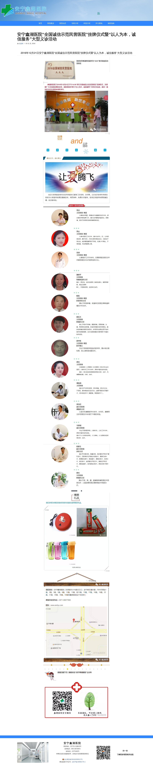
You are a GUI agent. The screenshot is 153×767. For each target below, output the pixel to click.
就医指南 (111, 23)
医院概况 (50, 23)
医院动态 (62, 23)
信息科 (21, 43)
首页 (40, 23)
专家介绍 (75, 23)
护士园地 (99, 23)
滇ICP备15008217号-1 (78, 762)
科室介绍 (87, 23)
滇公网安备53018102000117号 (73, 759)
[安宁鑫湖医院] (24, 10)
